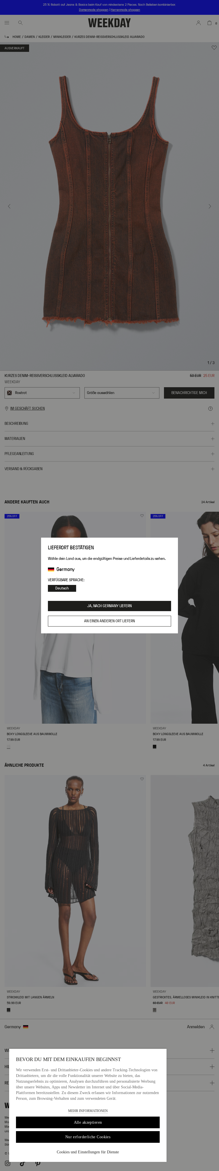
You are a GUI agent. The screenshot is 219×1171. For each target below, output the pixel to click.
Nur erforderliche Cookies (88, 1137)
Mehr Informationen (88, 1111)
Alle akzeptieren (88, 1122)
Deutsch (62, 588)
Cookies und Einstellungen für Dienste (88, 1152)
